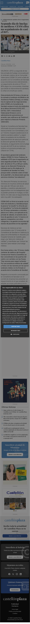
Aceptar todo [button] (15, 326)
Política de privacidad (20, 322)
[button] (15, 334)
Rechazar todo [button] (15, 330)
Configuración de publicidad (9, 319)
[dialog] (15, 311)
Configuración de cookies (8, 322)
